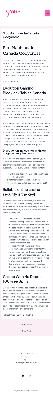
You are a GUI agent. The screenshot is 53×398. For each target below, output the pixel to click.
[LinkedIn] (23, 376)
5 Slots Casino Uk (10, 81)
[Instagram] (30, 376)
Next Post (26, 331)
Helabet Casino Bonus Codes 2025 (18, 314)
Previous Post (26, 324)
